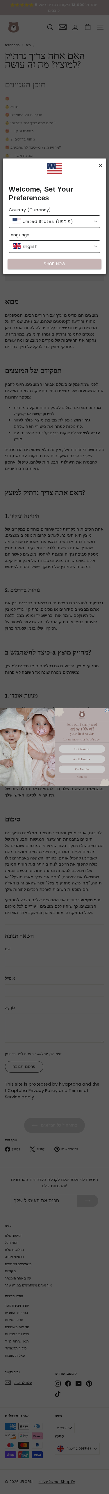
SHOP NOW (54, 264)
